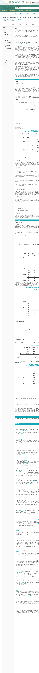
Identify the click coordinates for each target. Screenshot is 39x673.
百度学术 (24, 430)
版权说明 (21, 10)
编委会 (27, 13)
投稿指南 (4, 10)
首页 (15, 13)
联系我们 (34, 13)
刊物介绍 (20, 13)
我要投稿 (29, 10)
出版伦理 (12, 10)
